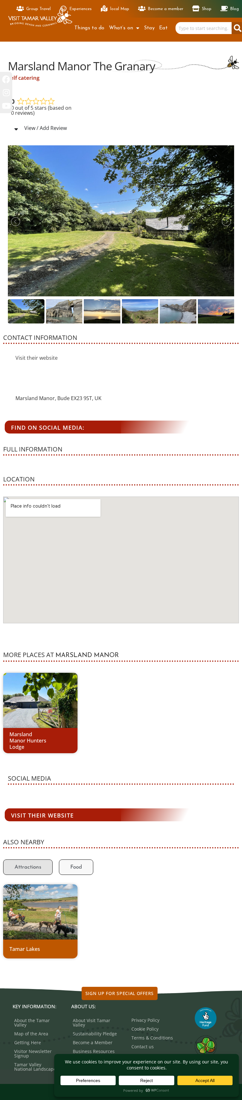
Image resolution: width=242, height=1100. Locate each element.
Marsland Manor (87, 655)
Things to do (89, 28)
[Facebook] (6, 79)
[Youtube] (6, 105)
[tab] (28, 867)
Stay (149, 28)
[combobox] (204, 28)
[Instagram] (6, 92)
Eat (163, 28)
